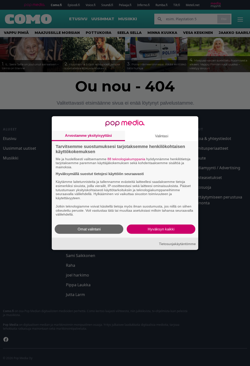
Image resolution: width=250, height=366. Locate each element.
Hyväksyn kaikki (161, 229)
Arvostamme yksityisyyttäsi (88, 135)
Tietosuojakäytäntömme (177, 244)
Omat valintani (89, 229)
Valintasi (161, 136)
